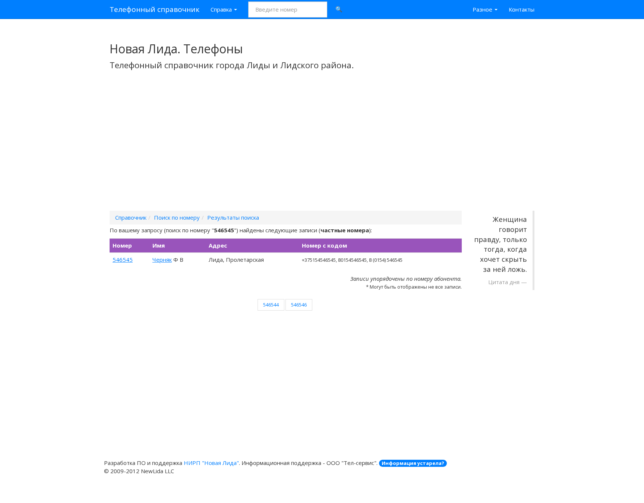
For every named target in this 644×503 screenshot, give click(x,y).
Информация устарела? (413, 463)
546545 (123, 259)
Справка (222, 9)
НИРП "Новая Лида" (211, 462)
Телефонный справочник (154, 9)
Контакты (521, 9)
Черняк (162, 259)
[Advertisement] (322, 150)
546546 (299, 304)
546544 (271, 304)
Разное (483, 9)
